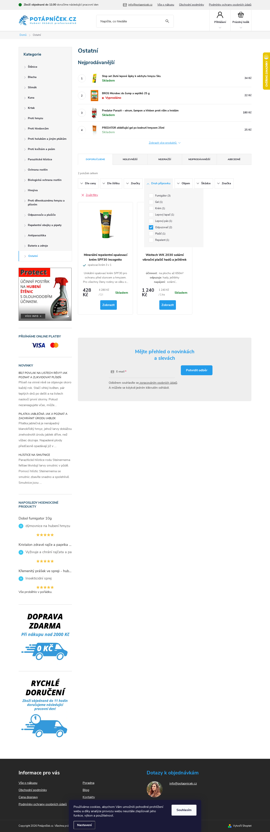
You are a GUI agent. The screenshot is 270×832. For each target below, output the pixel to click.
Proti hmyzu (35, 118)
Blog (86, 790)
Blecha (32, 77)
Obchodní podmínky (191, 5)
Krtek (31, 108)
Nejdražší (164, 159)
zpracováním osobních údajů (158, 383)
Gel (158, 202)
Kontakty (89, 797)
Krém (159, 208)
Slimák (32, 87)
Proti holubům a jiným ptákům (47, 139)
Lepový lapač (164, 215)
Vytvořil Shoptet (242, 826)
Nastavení (84, 825)
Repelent (161, 240)
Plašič (160, 234)
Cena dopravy (28, 797)
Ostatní (33, 256)
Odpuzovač (163, 227)
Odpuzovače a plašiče (42, 215)
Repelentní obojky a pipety (44, 225)
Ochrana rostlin (38, 170)
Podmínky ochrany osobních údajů (230, 5)
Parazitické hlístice (40, 159)
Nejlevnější (130, 159)
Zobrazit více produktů (163, 143)
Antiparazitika (37, 235)
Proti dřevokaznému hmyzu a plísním (46, 202)
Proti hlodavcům (38, 128)
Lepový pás (163, 221)
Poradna (88, 783)
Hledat (167, 21)
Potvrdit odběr (196, 370)
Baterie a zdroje (38, 246)
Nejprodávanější (199, 159)
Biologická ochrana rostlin (44, 180)
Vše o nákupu (165, 5)
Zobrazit (108, 305)
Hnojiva (33, 190)
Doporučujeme (95, 159)
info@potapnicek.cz (183, 783)
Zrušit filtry (92, 195)
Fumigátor (162, 196)
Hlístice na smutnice (34, 455)
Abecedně (234, 159)
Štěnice (32, 67)
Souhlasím (184, 810)
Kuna (31, 98)
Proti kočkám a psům (41, 149)
